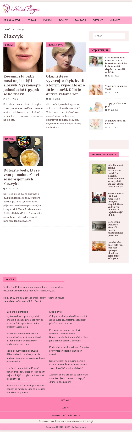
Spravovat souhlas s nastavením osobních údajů (66, 421)
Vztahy (98, 20)
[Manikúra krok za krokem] (96, 124)
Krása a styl (11, 20)
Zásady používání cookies (66, 415)
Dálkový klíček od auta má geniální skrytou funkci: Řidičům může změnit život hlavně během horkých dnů (68, 364)
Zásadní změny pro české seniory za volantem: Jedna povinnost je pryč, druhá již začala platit (68, 378)
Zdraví (32, 20)
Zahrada (80, 20)
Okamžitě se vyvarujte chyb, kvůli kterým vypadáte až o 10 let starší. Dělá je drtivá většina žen (65, 85)
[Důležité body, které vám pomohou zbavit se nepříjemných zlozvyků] (23, 151)
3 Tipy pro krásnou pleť (116, 105)
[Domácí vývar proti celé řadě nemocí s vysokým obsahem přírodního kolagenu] (99, 246)
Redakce (66, 400)
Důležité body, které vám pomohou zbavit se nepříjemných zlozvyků (22, 177)
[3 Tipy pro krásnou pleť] (96, 107)
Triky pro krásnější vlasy (116, 87)
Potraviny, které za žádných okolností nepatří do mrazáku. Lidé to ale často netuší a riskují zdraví (26, 389)
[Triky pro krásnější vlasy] (96, 90)
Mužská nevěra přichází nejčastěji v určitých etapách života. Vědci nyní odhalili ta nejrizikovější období (116, 204)
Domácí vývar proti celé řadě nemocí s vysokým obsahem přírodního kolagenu (116, 250)
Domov (63, 20)
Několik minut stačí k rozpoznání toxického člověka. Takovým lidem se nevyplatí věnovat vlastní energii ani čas (116, 176)
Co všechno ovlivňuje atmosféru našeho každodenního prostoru (115, 228)
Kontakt (66, 408)
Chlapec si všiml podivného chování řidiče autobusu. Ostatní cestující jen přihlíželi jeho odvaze (68, 320)
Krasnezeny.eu (46, 290)
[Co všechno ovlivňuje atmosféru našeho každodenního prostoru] (99, 226)
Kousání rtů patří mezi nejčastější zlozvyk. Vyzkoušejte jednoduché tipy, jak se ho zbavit (22, 85)
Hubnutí (115, 20)
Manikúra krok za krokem (115, 122)
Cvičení (47, 20)
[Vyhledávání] (108, 36)
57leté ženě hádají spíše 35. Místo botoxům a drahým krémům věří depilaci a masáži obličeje (116, 65)
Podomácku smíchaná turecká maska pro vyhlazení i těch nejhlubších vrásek (69, 351)
